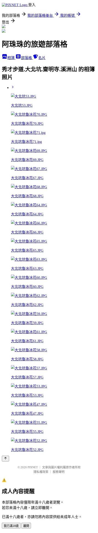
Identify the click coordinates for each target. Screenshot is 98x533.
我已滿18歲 (11, 526)
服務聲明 (58, 471)
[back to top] (5, 458)
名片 (42, 58)
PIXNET (33, 467)
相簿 (11, 58)
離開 (26, 526)
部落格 (27, 58)
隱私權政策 (41, 471)
